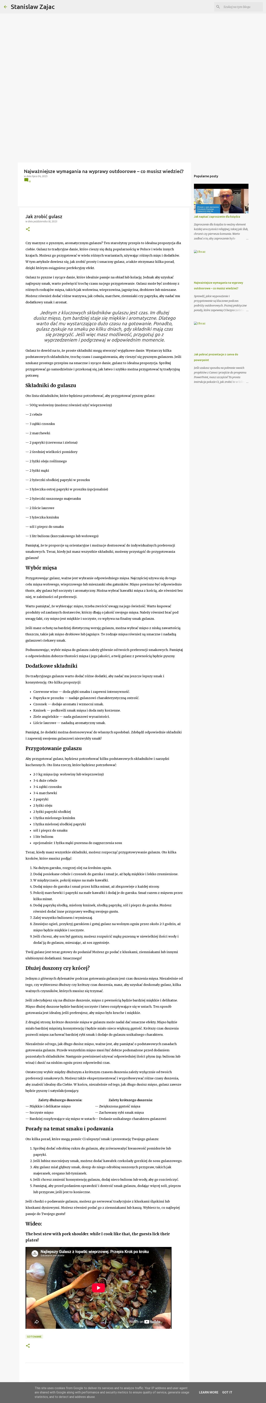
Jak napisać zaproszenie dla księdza (217, 216)
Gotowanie (34, 1336)
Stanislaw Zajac (33, 6)
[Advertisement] (133, 133)
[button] (28, 229)
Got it (227, 1392)
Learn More (208, 1392)
